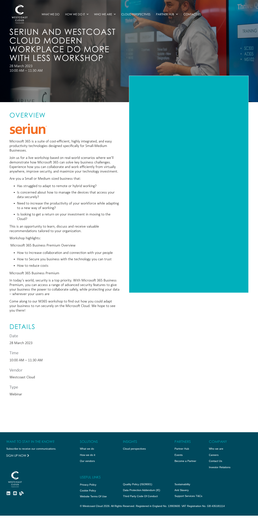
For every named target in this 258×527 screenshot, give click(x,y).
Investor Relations (219, 467)
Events (179, 454)
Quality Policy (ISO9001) (137, 484)
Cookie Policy (88, 490)
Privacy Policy (88, 484)
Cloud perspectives (134, 448)
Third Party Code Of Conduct (140, 496)
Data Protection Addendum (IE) (141, 490)
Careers (214, 454)
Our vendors (87, 460)
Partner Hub (165, 14)
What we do (50, 14)
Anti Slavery (182, 490)
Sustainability (182, 484)
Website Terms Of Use (93, 496)
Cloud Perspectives (135, 14)
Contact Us (192, 14)
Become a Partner (185, 460)
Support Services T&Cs (188, 495)
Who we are (103, 14)
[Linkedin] (8, 493)
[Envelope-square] (15, 493)
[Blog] (21, 493)
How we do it (75, 14)
